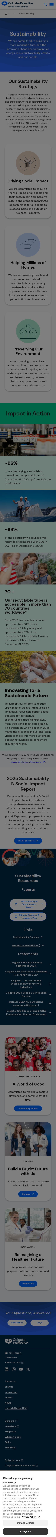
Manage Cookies (25, 1523)
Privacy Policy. (29, 1516)
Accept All (25, 1531)
